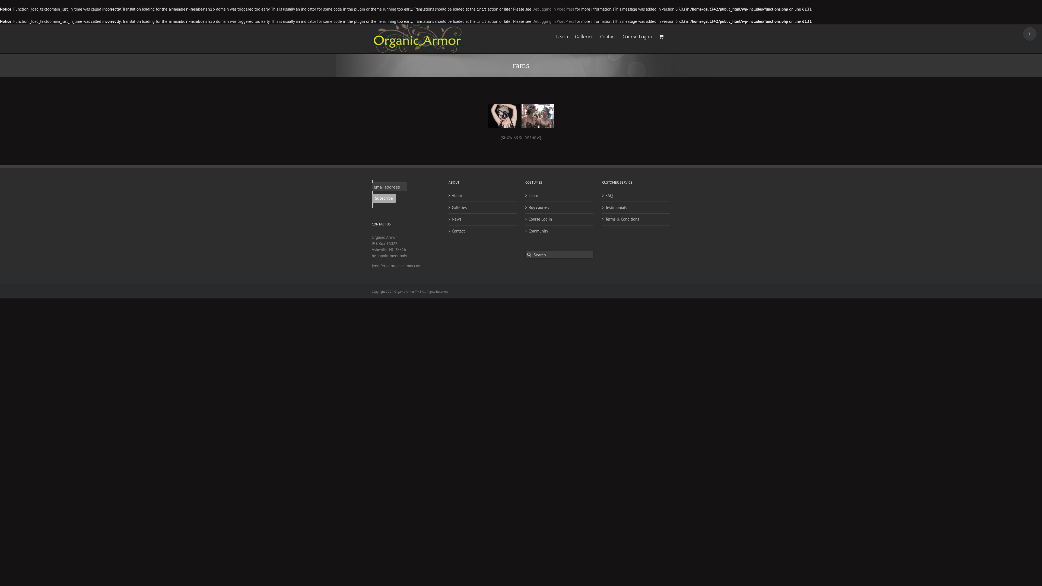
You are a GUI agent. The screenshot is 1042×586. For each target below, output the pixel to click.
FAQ (609, 195)
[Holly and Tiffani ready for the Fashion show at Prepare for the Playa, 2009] (538, 116)
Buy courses (539, 207)
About (457, 195)
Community (538, 231)
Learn (533, 195)
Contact (458, 231)
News (456, 219)
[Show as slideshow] (521, 137)
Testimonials (616, 207)
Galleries (459, 207)
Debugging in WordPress (553, 9)
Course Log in (540, 219)
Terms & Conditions (622, 219)
